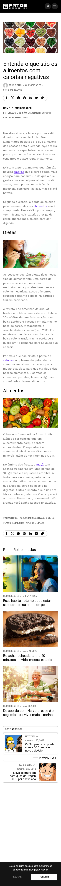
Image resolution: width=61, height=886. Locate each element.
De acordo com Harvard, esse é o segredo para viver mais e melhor (28, 712)
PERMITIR (44, 877)
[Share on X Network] (12, 98)
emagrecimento (14, 523)
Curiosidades (33, 85)
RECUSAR (17, 877)
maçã (40, 464)
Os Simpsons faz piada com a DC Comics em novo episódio (39, 747)
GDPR (44, 869)
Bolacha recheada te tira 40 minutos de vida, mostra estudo (27, 657)
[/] (48, 6)
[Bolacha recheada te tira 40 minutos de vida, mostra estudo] (30, 628)
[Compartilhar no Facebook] (7, 98)
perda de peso (35, 523)
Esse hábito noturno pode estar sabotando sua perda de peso (27, 602)
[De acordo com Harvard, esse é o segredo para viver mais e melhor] (30, 683)
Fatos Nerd (25, 765)
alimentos (40, 206)
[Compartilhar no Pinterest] (24, 98)
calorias (19, 171)
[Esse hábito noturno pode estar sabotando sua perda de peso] (30, 573)
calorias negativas (32, 518)
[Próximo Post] (47, 772)
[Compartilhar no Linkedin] (30, 98)
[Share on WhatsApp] (18, 98)
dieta (51, 518)
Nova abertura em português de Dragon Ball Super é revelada (23, 776)
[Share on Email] (36, 98)
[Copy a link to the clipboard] (42, 98)
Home (6, 108)
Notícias (30, 736)
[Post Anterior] (13, 743)
